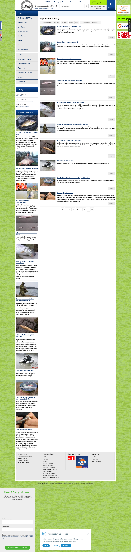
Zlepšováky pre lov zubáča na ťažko (69, 80)
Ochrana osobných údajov (50, 475)
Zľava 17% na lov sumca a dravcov (25, 95)
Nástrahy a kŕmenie (24, 59)
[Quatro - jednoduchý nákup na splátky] (82, 462)
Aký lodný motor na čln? (65, 161)
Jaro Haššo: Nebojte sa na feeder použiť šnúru (73, 178)
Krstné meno (5, 526)
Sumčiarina (64, 22)
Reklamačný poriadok (49, 467)
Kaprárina (56, 22)
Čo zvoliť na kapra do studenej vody (69, 59)
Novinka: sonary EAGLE (22, 106)
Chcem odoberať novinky (17, 547)
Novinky (56, 2)
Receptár (72, 2)
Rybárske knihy (96, 22)
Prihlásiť (94, 457)
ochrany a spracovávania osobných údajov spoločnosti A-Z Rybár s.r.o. (17, 537)
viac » (111, 37)
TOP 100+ (48, 2)
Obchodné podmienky (49, 473)
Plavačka (21, 45)
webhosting (76, 483)
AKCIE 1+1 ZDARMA (25, 18)
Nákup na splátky (47, 471)
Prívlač (77, 22)
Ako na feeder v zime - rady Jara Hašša (70, 102)
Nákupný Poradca (48, 463)
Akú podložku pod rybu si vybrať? (69, 140)
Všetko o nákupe (83, 2)
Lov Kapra (21, 27)
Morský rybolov (23, 49)
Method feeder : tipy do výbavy (24, 101)
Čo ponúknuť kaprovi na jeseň (67, 42)
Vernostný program (48, 465)
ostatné (20, 77)
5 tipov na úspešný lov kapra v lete (69, 26)
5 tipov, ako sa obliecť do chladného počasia (72, 124)
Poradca (64, 2)
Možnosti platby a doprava (50, 469)
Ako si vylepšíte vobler (65, 193)
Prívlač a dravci (23, 31)
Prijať (46, 545)
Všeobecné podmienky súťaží (51, 477)
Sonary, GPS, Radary (25, 73)
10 (92, 209)
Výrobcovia (21, 82)
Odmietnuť (66, 545)
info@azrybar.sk (22, 458)
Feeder (71, 22)
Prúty (19, 55)
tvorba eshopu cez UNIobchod (65, 483)
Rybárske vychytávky (46, 22)
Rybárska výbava (85, 22)
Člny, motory (22, 68)
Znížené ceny (22, 22)
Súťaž (44, 457)
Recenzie (45, 459)
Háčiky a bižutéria (24, 64)
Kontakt (45, 461)
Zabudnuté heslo (96, 461)
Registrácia (95, 459)
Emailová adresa (7, 519)
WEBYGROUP (89, 483)
